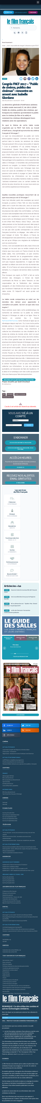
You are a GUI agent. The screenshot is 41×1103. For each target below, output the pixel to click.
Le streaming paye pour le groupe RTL (12, 927)
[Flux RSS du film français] (14, 32)
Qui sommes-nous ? (8, 960)
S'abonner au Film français (9, 891)
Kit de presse (6, 972)
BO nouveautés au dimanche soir (11, 779)
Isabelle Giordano (20, 394)
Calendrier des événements (10, 899)
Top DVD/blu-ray (7, 939)
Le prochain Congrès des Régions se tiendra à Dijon (16, 749)
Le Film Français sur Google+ (10, 983)
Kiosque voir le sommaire (9, 893)
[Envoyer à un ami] (21, 78)
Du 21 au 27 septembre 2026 (10, 820)
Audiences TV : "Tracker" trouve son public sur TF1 (15, 868)
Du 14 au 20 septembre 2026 (10, 818)
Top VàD (5, 941)
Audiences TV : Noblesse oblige (11, 866)
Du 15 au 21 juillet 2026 (8, 878)
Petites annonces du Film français (11, 901)
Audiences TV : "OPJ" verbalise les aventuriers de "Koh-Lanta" (18, 870)
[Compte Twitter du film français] (22, 32)
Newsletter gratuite (8, 895)
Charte (4, 977)
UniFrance (10, 394)
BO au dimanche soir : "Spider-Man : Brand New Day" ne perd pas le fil (20, 604)
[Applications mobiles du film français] (26, 32)
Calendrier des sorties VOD (10, 951)
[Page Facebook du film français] (18, 32)
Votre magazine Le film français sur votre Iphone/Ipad (17, 987)
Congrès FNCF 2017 (8, 396)
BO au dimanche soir (8, 777)
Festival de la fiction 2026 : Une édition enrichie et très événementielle (17, 837)
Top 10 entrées (6, 781)
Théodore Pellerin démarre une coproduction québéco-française (20, 764)
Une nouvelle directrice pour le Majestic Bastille (19, 598)
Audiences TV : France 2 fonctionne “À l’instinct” (15, 864)
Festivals (5, 802)
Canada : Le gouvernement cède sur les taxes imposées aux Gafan (20, 931)
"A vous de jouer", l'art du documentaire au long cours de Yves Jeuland (19, 833)
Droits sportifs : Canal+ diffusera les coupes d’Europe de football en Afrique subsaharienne (20, 849)
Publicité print (6, 975)
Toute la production (20, 656)
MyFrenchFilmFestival (9, 321)
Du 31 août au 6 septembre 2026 (11, 814)
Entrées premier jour (8, 783)
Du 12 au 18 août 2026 (8, 877)
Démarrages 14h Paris (8, 775)
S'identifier (8, 12)
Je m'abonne (20, 714)
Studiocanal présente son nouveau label (13, 761)
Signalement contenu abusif (10, 970)
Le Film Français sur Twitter (9, 981)
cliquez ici (20, 467)
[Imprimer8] (25, 78)
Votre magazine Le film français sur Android (14, 989)
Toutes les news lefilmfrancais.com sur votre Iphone (16, 985)
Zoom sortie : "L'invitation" (9, 751)
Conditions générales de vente (11, 968)
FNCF (4, 394)
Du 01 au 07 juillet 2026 (8, 882)
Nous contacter (7, 962)
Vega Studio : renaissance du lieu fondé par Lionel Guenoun (18, 753)
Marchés (5, 804)
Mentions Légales (7, 964)
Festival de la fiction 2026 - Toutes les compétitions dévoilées (19, 840)
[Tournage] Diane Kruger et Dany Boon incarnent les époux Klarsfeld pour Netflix (20, 917)
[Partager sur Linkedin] (37, 78)
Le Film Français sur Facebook (10, 979)
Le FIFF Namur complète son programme (13, 760)
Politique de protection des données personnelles (16, 966)
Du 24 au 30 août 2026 (8, 812)
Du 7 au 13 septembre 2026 (9, 816)
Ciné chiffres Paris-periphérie (10, 785)
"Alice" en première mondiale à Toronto (13, 852)
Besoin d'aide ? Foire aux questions (12, 902)
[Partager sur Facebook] (29, 78)
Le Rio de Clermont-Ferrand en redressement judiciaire (17, 611)
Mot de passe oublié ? (21, 12)
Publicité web (6, 974)
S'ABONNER (33, 12)
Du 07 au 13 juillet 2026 (8, 880)
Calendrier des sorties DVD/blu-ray (12, 950)
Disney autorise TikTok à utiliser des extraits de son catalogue (18, 929)
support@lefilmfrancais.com (25, 1054)
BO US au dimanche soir (9, 792)
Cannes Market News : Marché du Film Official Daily (16, 993)
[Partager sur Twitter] (33, 78)
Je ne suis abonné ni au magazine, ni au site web (20, 448)
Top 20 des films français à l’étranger (12, 794)
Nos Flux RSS (6, 991)
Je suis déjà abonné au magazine (20, 442)
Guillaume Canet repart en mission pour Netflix (15, 920)
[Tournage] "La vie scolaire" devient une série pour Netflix (17, 914)
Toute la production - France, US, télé (12, 897)
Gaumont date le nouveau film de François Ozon (20, 591)
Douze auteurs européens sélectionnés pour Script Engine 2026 (19, 846)
